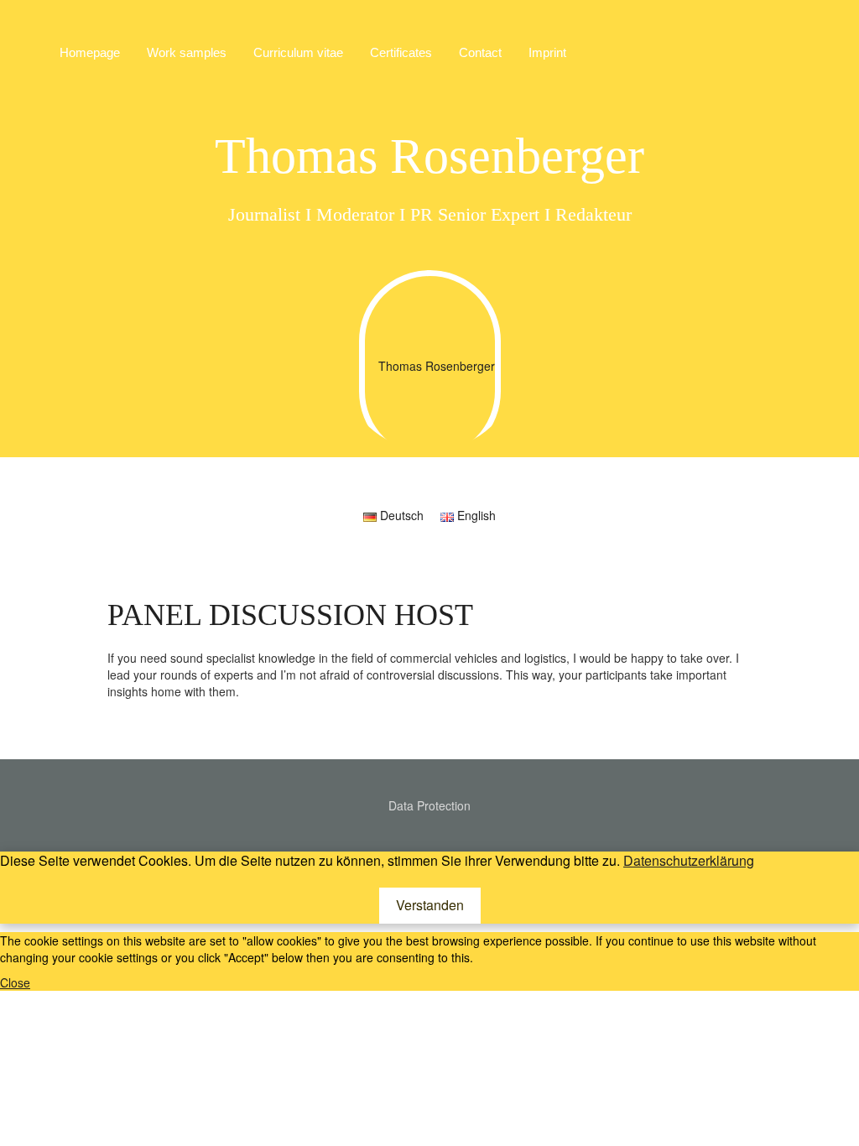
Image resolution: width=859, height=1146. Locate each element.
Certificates (401, 52)
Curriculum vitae (298, 52)
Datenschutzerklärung (688, 860)
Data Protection (429, 805)
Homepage (90, 52)
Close (15, 982)
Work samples (186, 52)
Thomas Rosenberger (429, 156)
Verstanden (430, 904)
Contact (480, 52)
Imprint (547, 52)
